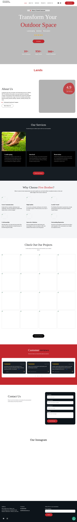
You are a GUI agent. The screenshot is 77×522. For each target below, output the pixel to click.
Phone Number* (50, 400)
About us (31, 3)
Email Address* (50, 405)
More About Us (7, 105)
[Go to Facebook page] (59, 3)
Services (37, 3)
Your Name (49, 394)
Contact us (50, 3)
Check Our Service (39, 173)
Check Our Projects (38, 335)
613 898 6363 (23, 508)
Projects (43, 3)
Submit (48, 514)
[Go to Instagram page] (60, 3)
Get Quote (38, 41)
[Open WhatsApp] (74, 519)
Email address (48, 508)
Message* (49, 411)
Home (25, 3)
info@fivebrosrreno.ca (25, 510)
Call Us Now (69, 3)
